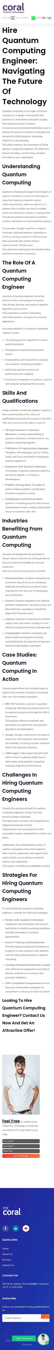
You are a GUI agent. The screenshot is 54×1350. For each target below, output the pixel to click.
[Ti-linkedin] (15, 1228)
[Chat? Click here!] (43, 1339)
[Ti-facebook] (5, 1228)
